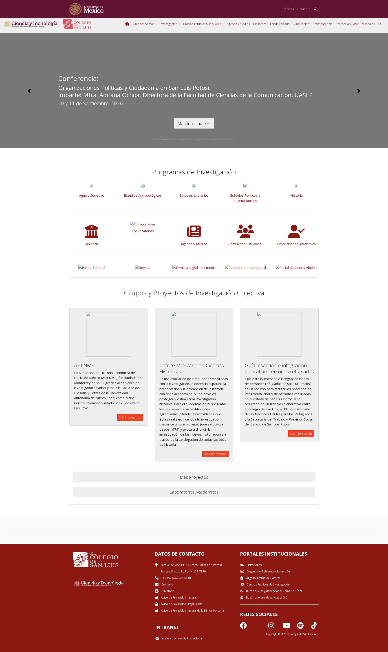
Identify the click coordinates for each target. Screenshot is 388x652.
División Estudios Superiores (202, 24)
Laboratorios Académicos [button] (194, 492)
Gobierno (303, 9)
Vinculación (301, 24)
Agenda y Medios (238, 24)
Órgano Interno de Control (262, 578)
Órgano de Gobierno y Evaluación (268, 571)
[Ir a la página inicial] (86, 9)
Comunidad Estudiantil (245, 244)
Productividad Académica (296, 244)
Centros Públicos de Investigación (268, 584)
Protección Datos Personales (355, 24)
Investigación (168, 24)
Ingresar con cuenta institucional (182, 638)
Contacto (167, 584)
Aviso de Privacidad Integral (178, 597)
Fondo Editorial (280, 24)
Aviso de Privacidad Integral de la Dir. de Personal (192, 610)
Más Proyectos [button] (194, 477)
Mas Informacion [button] (194, 123)
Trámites (288, 9)
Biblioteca (260, 24)
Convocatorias (143, 231)
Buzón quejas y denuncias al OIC (266, 597)
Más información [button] (130, 417)
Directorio (167, 591)
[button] (29, 90)
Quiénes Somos (143, 24)
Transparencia (322, 24)
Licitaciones (254, 565)
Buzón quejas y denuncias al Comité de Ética (273, 591)
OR (380, 24)
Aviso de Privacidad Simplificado (181, 604)
